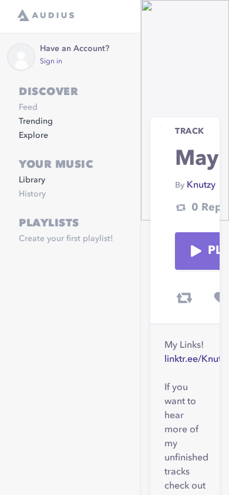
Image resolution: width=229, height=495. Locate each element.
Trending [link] (36, 121)
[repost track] (184, 298)
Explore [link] (33, 135)
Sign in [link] (51, 61)
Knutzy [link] (201, 185)
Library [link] (32, 180)
